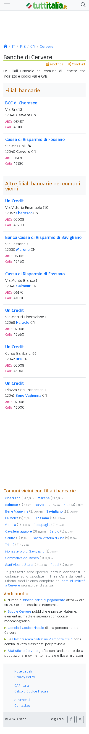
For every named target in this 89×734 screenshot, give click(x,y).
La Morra (18, 518)
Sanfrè (17, 538)
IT (13, 46)
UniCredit (14, 201)
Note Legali (23, 671)
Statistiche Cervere (23, 651)
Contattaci (22, 705)
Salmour (23, 286)
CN (32, 46)
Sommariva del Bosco (29, 558)
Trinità (17, 545)
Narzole (22, 322)
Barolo (61, 531)
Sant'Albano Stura (26, 565)
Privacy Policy (24, 677)
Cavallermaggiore (25, 531)
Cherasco (24, 213)
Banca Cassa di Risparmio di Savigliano (43, 237)
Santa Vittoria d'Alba (56, 538)
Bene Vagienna (28, 395)
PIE (23, 46)
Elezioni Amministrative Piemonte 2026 (42, 639)
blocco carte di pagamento (44, 600)
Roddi (61, 565)
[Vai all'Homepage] (46, 5)
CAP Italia (21, 686)
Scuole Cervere (19, 611)
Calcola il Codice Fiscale (26, 628)
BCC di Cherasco (21, 103)
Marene (23, 249)
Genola (17, 525)
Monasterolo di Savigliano (31, 551)
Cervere (46, 46)
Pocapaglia (49, 525)
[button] (82, 5)
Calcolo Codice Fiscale (31, 691)
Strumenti (22, 700)
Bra (19, 359)
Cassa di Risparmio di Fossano (35, 139)
